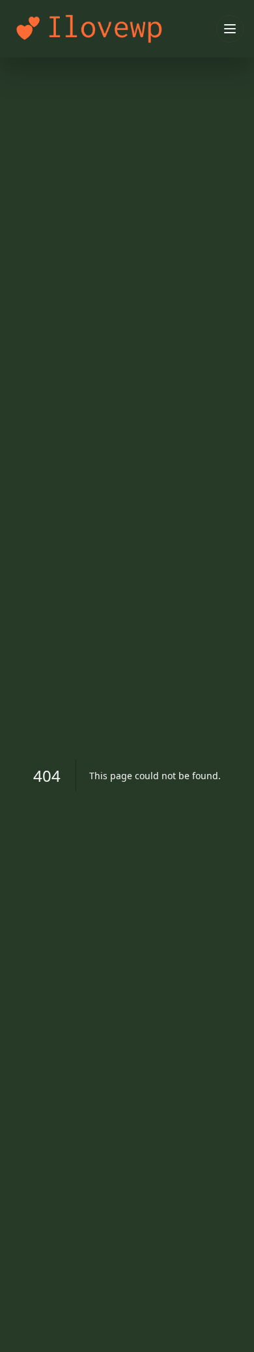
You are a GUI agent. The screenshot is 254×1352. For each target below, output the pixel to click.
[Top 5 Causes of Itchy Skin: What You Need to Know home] (110, 28)
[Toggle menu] (230, 28)
